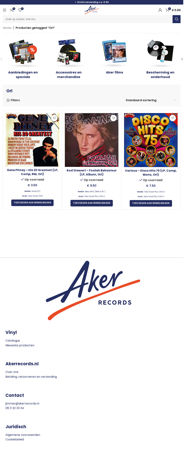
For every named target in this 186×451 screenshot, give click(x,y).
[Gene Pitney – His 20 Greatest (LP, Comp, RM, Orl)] (32, 140)
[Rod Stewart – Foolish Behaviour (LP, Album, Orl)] (91, 140)
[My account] (160, 10)
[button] (182, 59)
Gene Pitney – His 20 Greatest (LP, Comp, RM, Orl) (32, 172)
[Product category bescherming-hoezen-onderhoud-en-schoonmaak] (160, 59)
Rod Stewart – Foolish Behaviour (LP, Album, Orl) (92, 172)
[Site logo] (91, 10)
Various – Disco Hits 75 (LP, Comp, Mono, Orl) (151, 173)
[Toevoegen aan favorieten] (54, 118)
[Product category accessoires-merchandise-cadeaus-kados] (68, 59)
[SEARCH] (177, 19)
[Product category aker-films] (114, 56)
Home (7, 28)
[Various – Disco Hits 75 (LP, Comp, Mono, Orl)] (151, 140)
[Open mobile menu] (4, 10)
